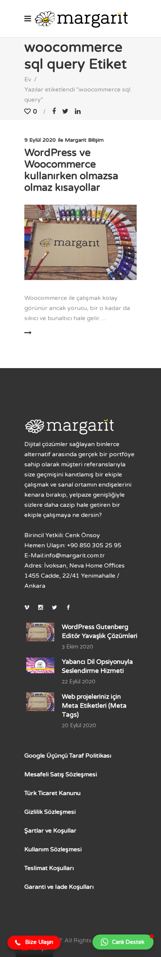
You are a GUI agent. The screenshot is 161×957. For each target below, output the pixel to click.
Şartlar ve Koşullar (50, 830)
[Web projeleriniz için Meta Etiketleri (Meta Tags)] (40, 701)
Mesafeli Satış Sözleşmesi (60, 774)
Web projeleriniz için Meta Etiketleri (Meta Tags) (94, 706)
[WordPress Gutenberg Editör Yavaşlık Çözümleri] (40, 632)
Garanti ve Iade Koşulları (59, 887)
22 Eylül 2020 (78, 682)
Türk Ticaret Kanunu (52, 793)
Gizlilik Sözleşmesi (50, 812)
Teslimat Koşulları (49, 868)
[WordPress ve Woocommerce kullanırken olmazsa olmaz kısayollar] (80, 242)
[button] (34, 943)
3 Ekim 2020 (77, 647)
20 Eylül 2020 (79, 725)
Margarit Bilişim (84, 140)
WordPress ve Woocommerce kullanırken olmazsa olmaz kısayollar (71, 170)
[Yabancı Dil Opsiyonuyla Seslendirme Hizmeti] (40, 665)
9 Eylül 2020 (40, 140)
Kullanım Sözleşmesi (53, 849)
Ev (27, 79)
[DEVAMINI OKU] (49, 333)
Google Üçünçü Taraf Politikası (67, 755)
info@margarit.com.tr (74, 555)
